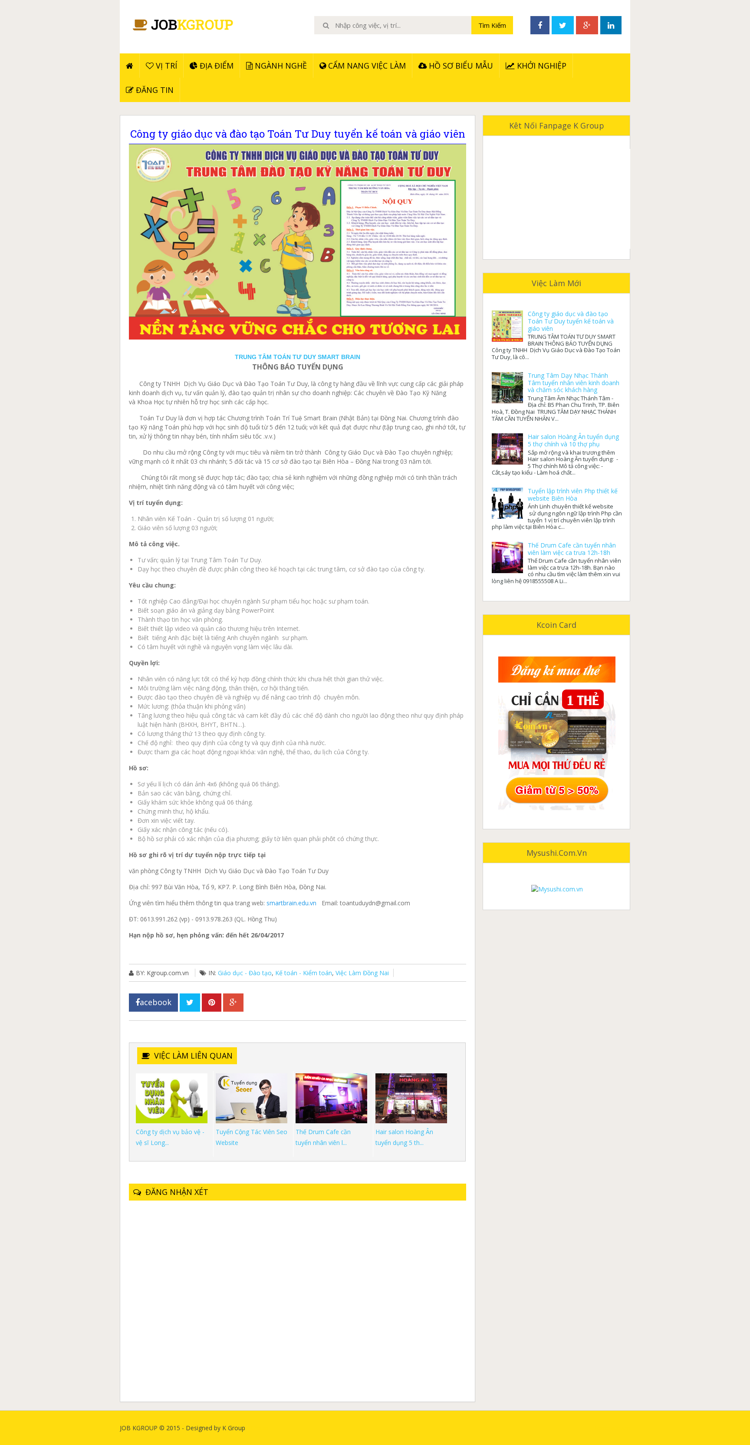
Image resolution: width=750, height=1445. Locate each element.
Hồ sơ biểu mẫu (460, 65)
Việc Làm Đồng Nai (362, 973)
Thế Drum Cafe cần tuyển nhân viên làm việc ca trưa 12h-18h (572, 549)
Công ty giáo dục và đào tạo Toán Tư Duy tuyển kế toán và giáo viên (571, 321)
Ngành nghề (280, 65)
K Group (256, 1428)
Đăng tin (154, 90)
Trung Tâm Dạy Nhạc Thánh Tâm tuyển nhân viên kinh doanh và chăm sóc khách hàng (573, 382)
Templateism (611, 1428)
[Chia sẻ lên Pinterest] (211, 1002)
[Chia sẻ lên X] (190, 1002)
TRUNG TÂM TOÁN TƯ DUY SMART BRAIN (297, 356)
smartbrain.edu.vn (290, 903)
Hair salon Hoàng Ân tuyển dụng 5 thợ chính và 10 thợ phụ (573, 440)
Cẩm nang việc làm (366, 65)
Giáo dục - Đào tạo (245, 973)
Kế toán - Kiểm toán (303, 973)
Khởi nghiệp (540, 65)
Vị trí (165, 65)
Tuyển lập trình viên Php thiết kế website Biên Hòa (573, 494)
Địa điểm (215, 65)
